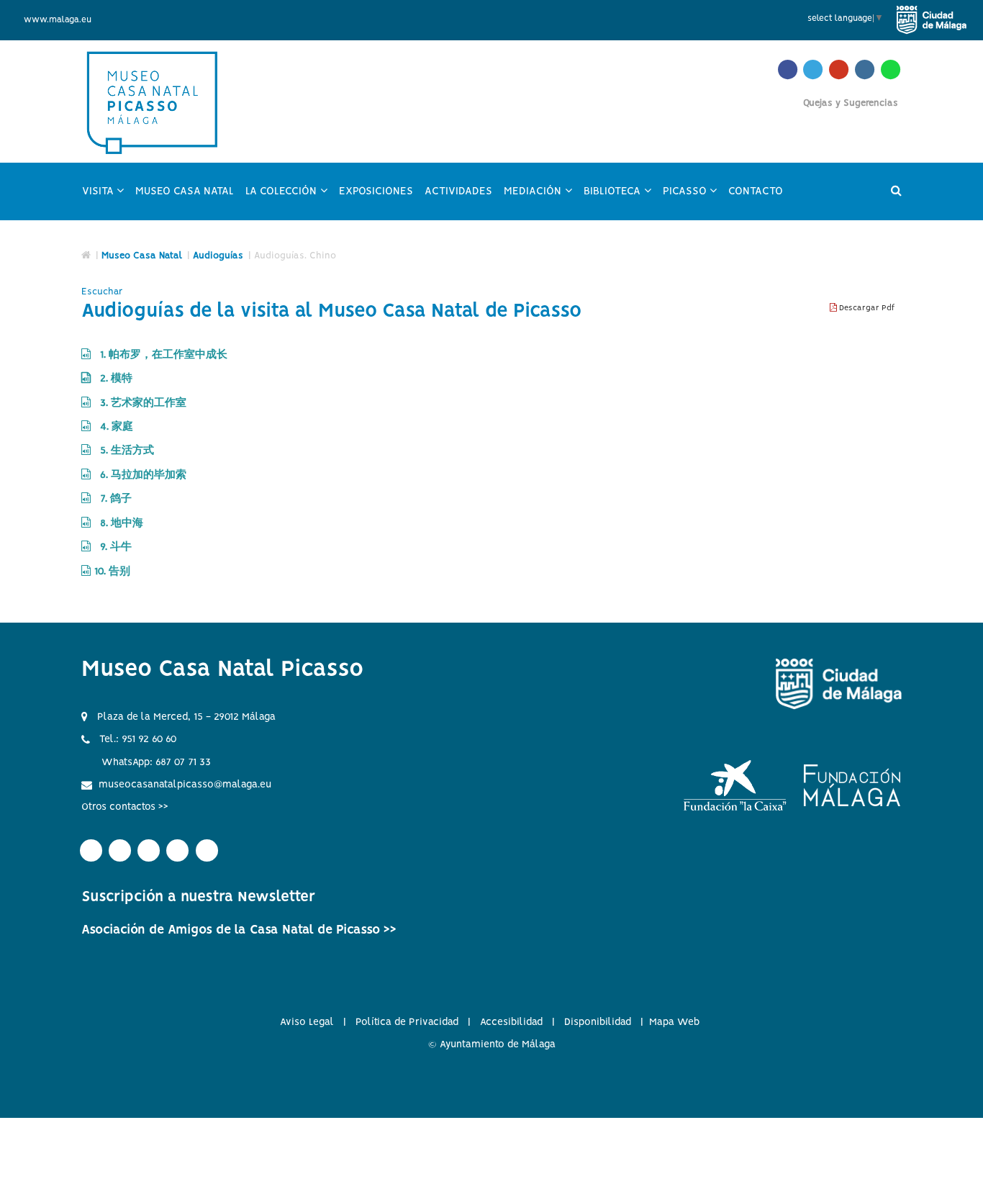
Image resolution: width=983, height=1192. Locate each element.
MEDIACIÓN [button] (541, 198)
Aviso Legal (307, 1022)
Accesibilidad (511, 1022)
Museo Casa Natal (141, 256)
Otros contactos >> (124, 807)
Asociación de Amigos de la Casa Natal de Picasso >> (239, 930)
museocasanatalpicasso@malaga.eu (185, 785)
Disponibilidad (597, 1022)
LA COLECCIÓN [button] (289, 198)
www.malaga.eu (57, 20)
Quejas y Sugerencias (850, 103)
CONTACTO (755, 191)
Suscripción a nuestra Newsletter (198, 897)
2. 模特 (113, 379)
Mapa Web (674, 1022)
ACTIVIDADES (458, 191)
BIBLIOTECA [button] (620, 198)
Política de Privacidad (406, 1022)
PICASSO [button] (693, 198)
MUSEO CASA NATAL (184, 191)
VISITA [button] (106, 198)
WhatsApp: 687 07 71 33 (156, 762)
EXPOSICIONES (376, 191)
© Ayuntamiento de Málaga (492, 1044)
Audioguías (218, 256)
